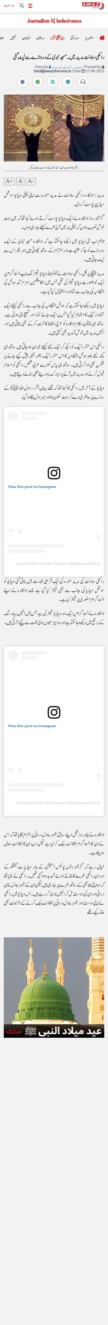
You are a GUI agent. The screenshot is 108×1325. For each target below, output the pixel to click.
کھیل (13, 38)
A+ (9, 181)
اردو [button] (6, 6)
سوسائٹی (74, 38)
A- (30, 181)
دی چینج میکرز (57, 38)
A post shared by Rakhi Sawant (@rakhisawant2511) (58, 563)
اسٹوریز (89, 38)
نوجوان (26, 38)
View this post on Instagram (32, 487)
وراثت (40, 38)
